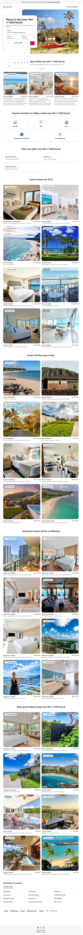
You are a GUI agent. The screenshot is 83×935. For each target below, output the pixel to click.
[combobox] (20, 32)
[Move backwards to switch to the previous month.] (8, 42)
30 (27, 63)
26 (15, 63)
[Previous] (38, 68)
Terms (43, 932)
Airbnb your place (72, 7)
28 (21, 63)
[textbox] (13, 38)
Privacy (38, 932)
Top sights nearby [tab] (8, 886)
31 (8, 66)
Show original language (54, 2)
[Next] (44, 68)
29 (24, 63)
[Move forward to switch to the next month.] (27, 42)
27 (18, 63)
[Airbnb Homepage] (7, 6)
